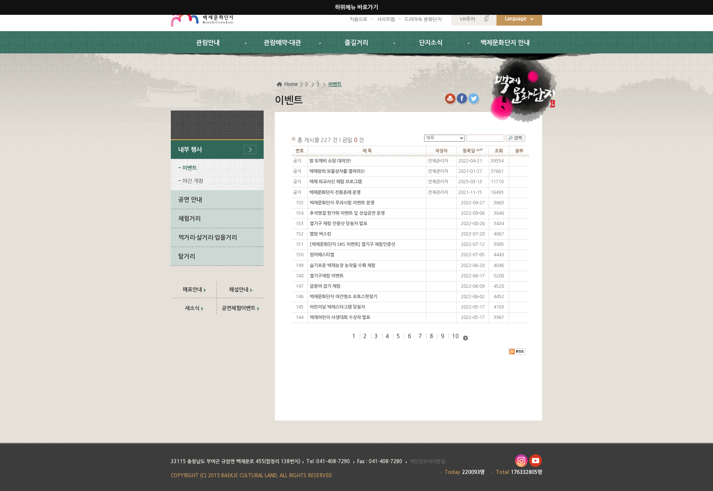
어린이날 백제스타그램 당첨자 (337, 307)
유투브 (535, 460)
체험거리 (189, 218)
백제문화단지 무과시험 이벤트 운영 (342, 203)
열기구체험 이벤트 (327, 276)
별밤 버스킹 (320, 234)
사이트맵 (386, 19)
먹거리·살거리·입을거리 (207, 237)
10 (455, 336)
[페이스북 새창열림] (462, 99)
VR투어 (467, 19)
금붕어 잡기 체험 (325, 286)
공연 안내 (190, 199)
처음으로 (358, 19)
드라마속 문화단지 (423, 19)
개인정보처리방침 (427, 461)
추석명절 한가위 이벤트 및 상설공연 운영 (347, 213)
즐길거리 (356, 43)
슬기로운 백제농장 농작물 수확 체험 (342, 265)
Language (516, 18)
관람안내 (208, 43)
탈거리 (186, 256)
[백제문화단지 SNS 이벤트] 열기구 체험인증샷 (352, 244)
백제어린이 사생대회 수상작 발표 (340, 317)
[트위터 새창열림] (474, 99)
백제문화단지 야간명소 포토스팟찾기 (343, 296)
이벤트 (189, 168)
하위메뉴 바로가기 (356, 7)
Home (291, 84)
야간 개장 (192, 181)
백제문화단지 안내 (505, 43)
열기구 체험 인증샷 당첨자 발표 (338, 223)
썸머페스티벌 (322, 255)
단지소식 (431, 43)
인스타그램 (521, 460)
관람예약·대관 (282, 43)
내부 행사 (190, 149)
